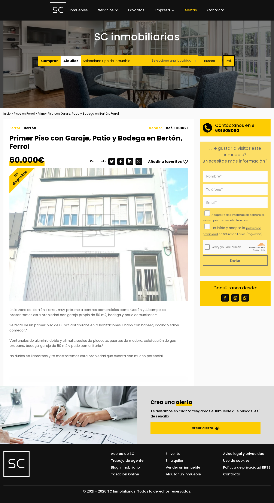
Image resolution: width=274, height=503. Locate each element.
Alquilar (70, 60)
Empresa (162, 10)
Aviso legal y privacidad (243, 453)
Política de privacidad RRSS (247, 467)
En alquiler (174, 460)
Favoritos (136, 10)
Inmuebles (79, 10)
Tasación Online (125, 474)
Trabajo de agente (127, 460)
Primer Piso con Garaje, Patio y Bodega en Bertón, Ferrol (78, 114)
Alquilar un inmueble (183, 474)
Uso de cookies (236, 460)
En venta (173, 453)
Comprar (49, 60)
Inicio (7, 114)
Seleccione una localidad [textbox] (171, 60)
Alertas (191, 10)
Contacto (215, 10)
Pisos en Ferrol (25, 114)
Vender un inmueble (183, 467)
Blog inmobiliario (125, 467)
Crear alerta (202, 428)
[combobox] (173, 61)
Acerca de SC (122, 453)
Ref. (229, 60)
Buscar (210, 60)
